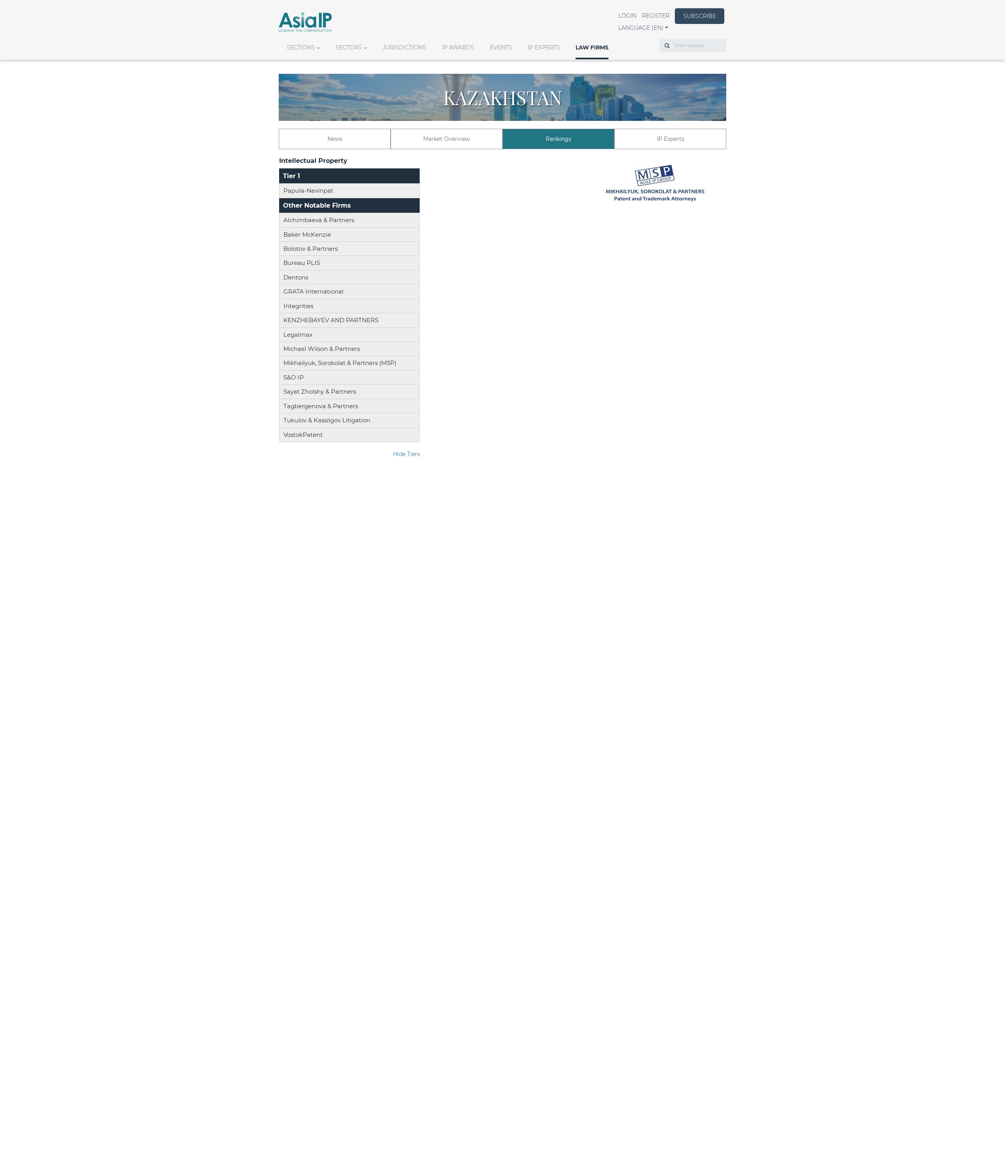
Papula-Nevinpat (308, 190)
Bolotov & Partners (310, 248)
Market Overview (446, 138)
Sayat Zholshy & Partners (319, 391)
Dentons (295, 277)
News (334, 138)
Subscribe (699, 16)
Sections (301, 47)
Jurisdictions (404, 47)
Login (627, 15)
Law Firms (592, 47)
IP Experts (544, 47)
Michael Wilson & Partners (321, 348)
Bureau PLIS (301, 263)
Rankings (558, 138)
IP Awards (458, 47)
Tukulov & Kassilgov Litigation (326, 420)
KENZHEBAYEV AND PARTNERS (330, 320)
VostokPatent (303, 434)
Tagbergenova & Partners (320, 406)
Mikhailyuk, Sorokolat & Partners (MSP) (340, 363)
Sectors (349, 47)
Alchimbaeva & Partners (318, 220)
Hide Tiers (406, 454)
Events (501, 47)
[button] (643, 28)
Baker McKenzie (307, 234)
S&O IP (293, 377)
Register (655, 15)
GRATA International (313, 291)
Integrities (298, 306)
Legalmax (297, 334)
